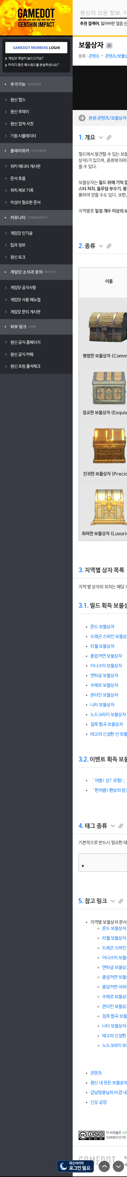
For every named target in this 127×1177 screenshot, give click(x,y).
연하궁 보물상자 (104, 675)
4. (81, 826)
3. (81, 570)
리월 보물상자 (102, 646)
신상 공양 (98, 1102)
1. (81, 138)
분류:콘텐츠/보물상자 (107, 118)
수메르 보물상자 (104, 685)
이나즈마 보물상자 (106, 666)
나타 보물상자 (102, 705)
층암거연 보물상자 (106, 656)
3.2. (84, 759)
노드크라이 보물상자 (108, 714)
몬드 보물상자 (102, 627)
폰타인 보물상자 (104, 695)
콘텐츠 (94, 56)
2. (81, 246)
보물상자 (91, 45)
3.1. (84, 606)
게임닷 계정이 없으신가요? (26, 58)
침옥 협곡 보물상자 (106, 724)
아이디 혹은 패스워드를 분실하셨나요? (33, 65)
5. (81, 901)
